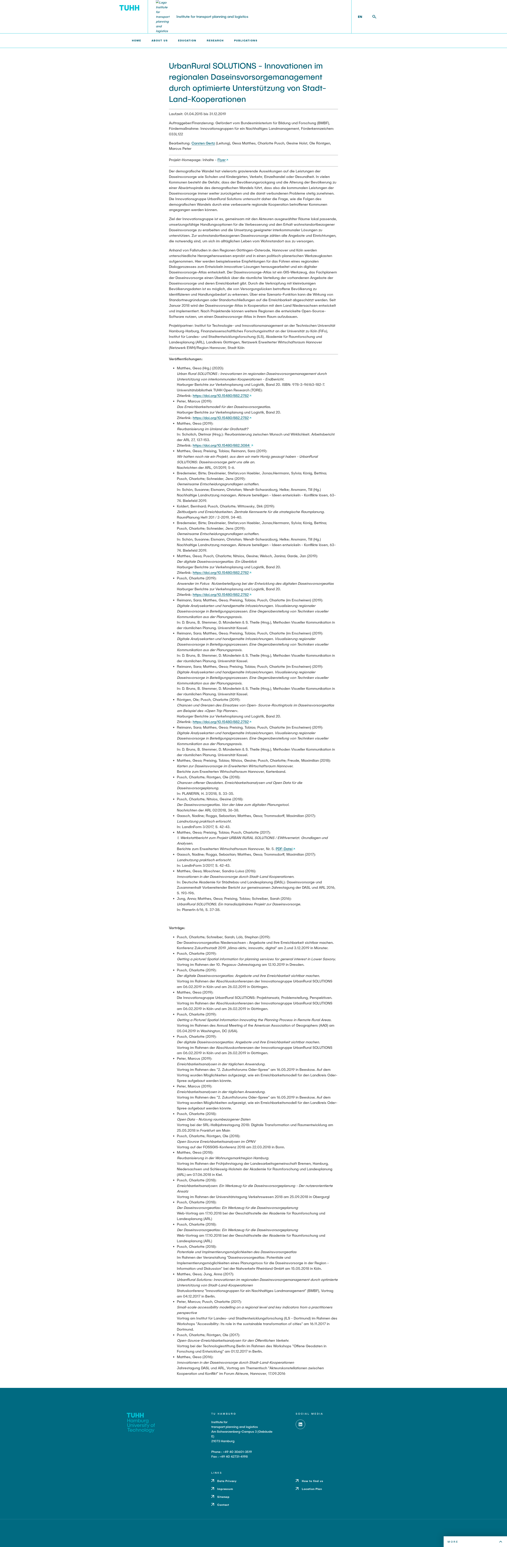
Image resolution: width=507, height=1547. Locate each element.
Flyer (221, 160)
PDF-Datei (284, 849)
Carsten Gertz (203, 143)
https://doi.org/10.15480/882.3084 (222, 445)
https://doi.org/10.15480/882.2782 (221, 395)
